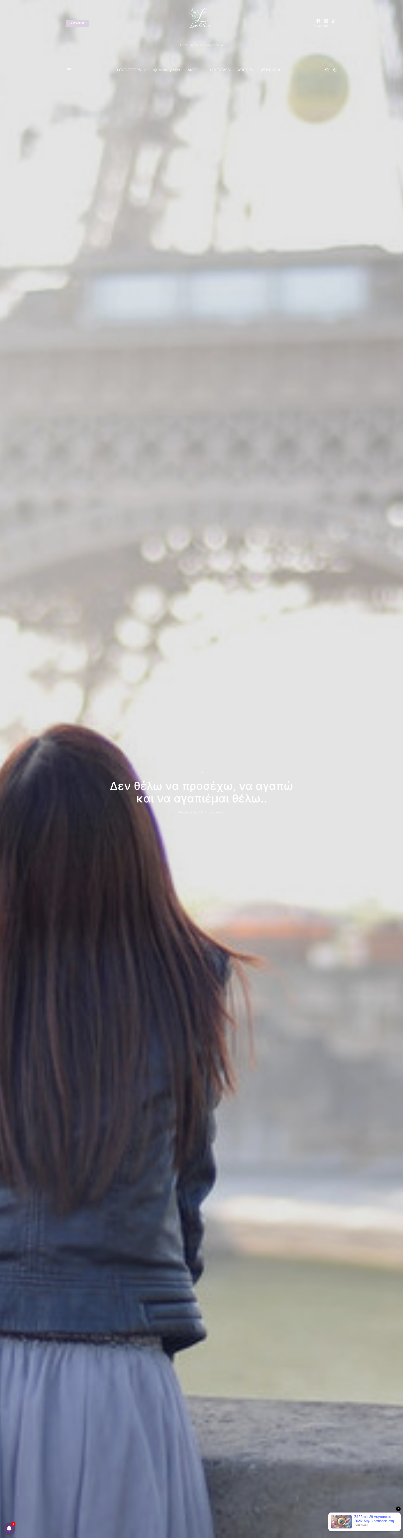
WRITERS (245, 70)
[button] (335, 70)
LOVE (201, 772)
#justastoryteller (166, 70)
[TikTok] (333, 23)
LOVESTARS (220, 70)
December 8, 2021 (191, 812)
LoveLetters (216, 812)
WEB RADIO (270, 70)
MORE (193, 70)
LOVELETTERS (129, 70)
